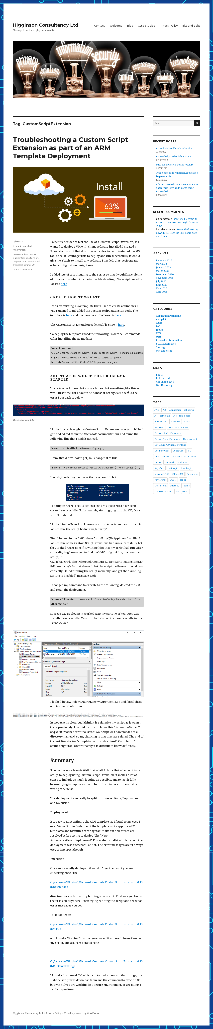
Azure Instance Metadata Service (174, 148)
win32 (185, 491)
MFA (158, 333)
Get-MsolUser (161, 450)
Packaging (192, 474)
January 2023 (163, 267)
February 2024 (164, 260)
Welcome (115, 25)
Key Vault (159, 468)
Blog (130, 25)
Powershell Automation (169, 340)
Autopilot (161, 319)
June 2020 (161, 285)
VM (33, 265)
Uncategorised (164, 350)
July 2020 (161, 281)
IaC (158, 326)
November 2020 (165, 278)
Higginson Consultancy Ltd (45, 25)
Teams (186, 485)
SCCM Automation (166, 343)
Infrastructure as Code (184, 456)
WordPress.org (164, 385)
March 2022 (162, 271)
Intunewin (170, 462)
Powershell (34, 261)
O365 (158, 336)
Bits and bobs (191, 25)
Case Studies (146, 25)
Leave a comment (23, 269)
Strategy (161, 347)
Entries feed (163, 378)
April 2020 (162, 292)
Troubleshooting (22, 265)
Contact (99, 25)
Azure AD (159, 427)
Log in (159, 374)
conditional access (178, 427)
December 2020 (165, 274)
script (183, 479)
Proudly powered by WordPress (81, 1013)
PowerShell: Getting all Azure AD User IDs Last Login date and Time (177, 222)
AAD (156, 410)
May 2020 (161, 288)
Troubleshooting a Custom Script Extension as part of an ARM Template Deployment (70, 148)
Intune (159, 329)
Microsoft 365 (161, 474)
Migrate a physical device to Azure (175, 164)
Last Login (186, 468)
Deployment (20, 261)
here (64, 284)
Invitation (183, 462)
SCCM (173, 479)
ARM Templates (181, 415)
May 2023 (161, 264)
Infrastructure (161, 456)
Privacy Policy (168, 25)
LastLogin (173, 468)
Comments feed (165, 381)
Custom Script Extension (167, 433)
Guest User (178, 450)
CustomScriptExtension (25, 258)
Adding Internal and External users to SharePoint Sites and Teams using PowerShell (177, 188)
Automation (160, 421)
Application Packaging (168, 315)
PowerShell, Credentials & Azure (173, 156)
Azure (16, 246)
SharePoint (160, 485)
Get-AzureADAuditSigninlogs (170, 444)
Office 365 (177, 474)
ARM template (20, 254)
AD (164, 410)
